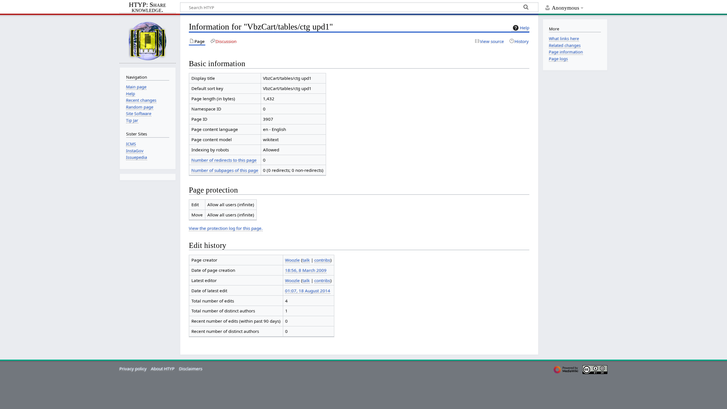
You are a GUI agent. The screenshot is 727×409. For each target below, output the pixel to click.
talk (306, 260)
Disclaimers (190, 368)
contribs (322, 260)
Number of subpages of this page (224, 170)
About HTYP (163, 368)
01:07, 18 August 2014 (307, 290)
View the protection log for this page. (226, 228)
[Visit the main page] (148, 40)
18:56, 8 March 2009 (306, 270)
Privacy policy (133, 368)
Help (524, 27)
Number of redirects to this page (224, 160)
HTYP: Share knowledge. (147, 7)
